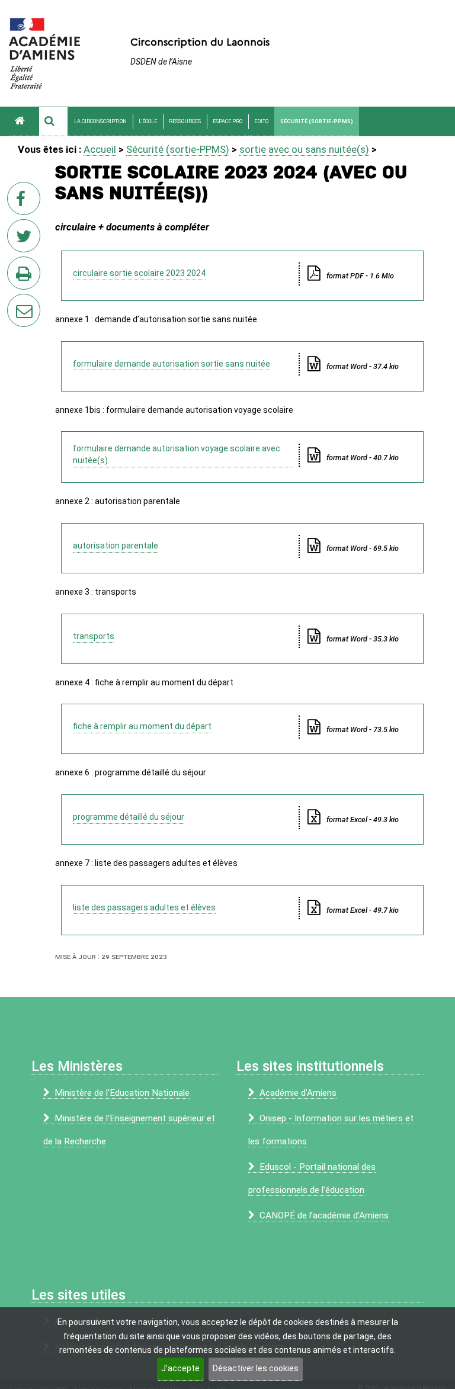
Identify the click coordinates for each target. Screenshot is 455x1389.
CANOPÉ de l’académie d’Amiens (324, 1215)
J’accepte (180, 1368)
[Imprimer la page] (26, 276)
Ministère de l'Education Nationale (122, 1093)
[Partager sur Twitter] (26, 239)
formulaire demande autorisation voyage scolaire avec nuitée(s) (176, 454)
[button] (53, 121)
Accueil (100, 149)
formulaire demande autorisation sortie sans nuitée (171, 363)
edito (261, 121)
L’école (148, 121)
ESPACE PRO (227, 121)
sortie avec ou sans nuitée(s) (304, 149)
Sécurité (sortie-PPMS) (316, 121)
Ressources (185, 121)
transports (93, 636)
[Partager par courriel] (16, 302)
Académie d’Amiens (298, 1093)
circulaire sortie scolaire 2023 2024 (139, 273)
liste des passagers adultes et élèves (144, 907)
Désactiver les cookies (256, 1368)
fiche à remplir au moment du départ (142, 726)
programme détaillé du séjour (128, 817)
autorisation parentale (115, 545)
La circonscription (100, 121)
